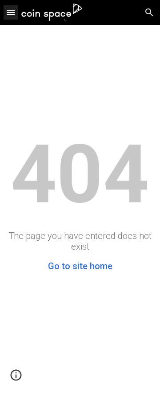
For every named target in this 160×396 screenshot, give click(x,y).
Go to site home (80, 266)
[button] (10, 12)
